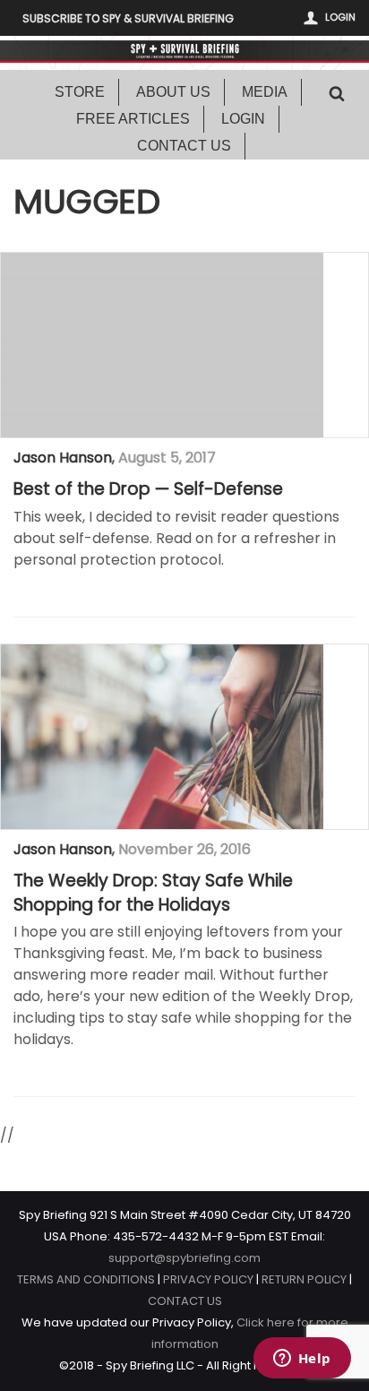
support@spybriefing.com (184, 1257)
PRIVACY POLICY (208, 1279)
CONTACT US (185, 1300)
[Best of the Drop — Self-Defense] (162, 345)
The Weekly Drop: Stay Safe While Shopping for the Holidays (153, 893)
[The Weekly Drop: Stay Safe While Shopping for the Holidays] (162, 736)
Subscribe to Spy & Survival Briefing (128, 18)
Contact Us (184, 145)
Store (80, 91)
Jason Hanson (62, 457)
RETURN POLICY (304, 1279)
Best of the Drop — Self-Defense (148, 489)
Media (264, 91)
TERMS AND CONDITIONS (86, 1279)
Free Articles (133, 118)
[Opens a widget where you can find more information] (302, 1359)
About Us (173, 91)
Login (340, 17)
